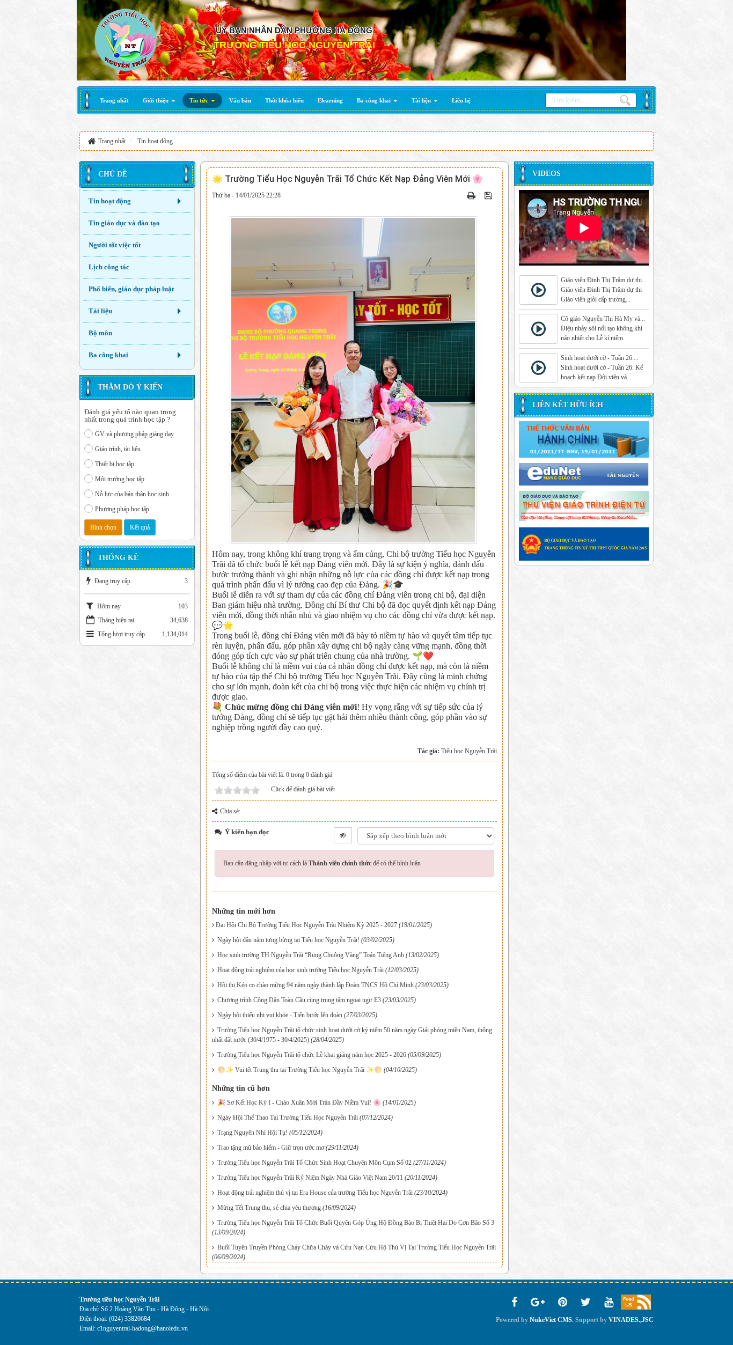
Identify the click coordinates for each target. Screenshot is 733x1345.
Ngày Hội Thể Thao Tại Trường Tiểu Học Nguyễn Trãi (287, 1117)
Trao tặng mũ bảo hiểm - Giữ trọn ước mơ (270, 1147)
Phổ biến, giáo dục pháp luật (131, 289)
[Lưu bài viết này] (489, 195)
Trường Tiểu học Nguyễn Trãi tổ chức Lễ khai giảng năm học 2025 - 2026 (311, 1055)
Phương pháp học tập (122, 509)
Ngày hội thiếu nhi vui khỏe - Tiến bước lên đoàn (279, 1015)
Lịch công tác (109, 267)
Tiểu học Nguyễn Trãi (469, 751)
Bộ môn (100, 333)
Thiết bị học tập (114, 464)
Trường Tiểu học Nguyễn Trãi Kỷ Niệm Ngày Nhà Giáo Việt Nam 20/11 (310, 1177)
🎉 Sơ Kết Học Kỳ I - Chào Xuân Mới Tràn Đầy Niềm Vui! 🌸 (299, 1102)
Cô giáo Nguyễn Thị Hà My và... (603, 318)
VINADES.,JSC (631, 1320)
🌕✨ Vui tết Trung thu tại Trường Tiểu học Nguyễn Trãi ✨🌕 (299, 1070)
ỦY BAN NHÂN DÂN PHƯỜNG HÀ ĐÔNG (294, 30)
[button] (159, 100)
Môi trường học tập (119, 479)
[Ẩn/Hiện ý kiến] (343, 835)
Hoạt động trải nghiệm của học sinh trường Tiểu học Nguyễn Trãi (300, 970)
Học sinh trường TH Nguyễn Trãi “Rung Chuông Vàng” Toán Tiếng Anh (310, 955)
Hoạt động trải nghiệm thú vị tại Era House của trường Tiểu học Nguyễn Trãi (315, 1192)
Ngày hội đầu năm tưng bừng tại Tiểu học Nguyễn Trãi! (288, 940)
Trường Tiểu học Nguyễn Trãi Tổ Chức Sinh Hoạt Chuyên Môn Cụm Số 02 (314, 1162)
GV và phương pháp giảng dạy (134, 434)
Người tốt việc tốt (115, 245)
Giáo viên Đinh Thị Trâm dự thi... (604, 280)
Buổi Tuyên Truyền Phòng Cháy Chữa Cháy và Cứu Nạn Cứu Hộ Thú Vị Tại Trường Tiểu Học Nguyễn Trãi (356, 1247)
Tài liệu (100, 311)
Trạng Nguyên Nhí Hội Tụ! (252, 1132)
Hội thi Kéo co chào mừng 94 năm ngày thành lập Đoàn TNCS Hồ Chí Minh (315, 985)
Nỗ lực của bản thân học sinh (132, 494)
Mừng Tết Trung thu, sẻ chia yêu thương (269, 1207)
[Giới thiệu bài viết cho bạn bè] (459, 195)
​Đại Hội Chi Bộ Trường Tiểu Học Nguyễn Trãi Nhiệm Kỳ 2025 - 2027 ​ (307, 925)
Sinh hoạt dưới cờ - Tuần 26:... (600, 358)
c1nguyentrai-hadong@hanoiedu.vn (142, 1328)
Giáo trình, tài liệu (118, 449)
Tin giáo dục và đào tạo (124, 223)
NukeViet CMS (551, 1320)
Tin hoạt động (110, 201)
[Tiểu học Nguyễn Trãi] (125, 39)
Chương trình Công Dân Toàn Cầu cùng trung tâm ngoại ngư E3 (299, 1000)
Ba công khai (108, 355)
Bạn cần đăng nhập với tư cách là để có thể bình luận (322, 863)
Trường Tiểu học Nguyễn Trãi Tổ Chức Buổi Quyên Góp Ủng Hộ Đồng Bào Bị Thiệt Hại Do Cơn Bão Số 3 (355, 1222)
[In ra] (472, 195)
